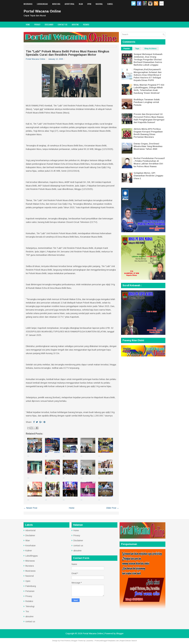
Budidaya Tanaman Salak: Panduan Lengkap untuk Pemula (147, 102)
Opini (89, 4)
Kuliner (28, 550)
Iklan (81, 4)
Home (28, 24)
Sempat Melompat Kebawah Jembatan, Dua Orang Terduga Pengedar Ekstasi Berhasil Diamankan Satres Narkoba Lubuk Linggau (148, 59)
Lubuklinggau (42, 4)
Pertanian (29, 591)
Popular (126, 49)
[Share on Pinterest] (44, 422)
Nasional (99, 4)
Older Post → (112, 508)
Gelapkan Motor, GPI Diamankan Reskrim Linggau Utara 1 (148, 175)
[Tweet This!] (37, 422)
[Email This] (28, 427)
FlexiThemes (65, 640)
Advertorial (69, 4)
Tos (27, 611)
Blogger (120, 633)
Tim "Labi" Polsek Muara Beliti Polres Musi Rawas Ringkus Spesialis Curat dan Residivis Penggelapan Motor (67, 53)
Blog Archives (151, 49)
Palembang (30, 586)
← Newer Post (30, 508)
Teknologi (29, 606)
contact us (62, 24)
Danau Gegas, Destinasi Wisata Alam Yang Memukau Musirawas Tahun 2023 (148, 146)
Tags (137, 49)
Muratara (56, 4)
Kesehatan (30, 545)
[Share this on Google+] (41, 422)
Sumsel (110, 4)
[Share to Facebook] (37, 427)
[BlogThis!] (31, 427)
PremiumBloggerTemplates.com (107, 640)
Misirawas (30, 561)
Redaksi (86, 24)
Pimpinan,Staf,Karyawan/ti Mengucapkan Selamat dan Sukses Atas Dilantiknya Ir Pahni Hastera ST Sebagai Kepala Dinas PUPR (148, 74)
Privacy (37, 24)
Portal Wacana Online (42, 11)
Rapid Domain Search (128, 640)
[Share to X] (34, 427)
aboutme (75, 24)
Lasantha (89, 640)
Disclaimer (49, 24)
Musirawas (28, 4)
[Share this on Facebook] (34, 422)
